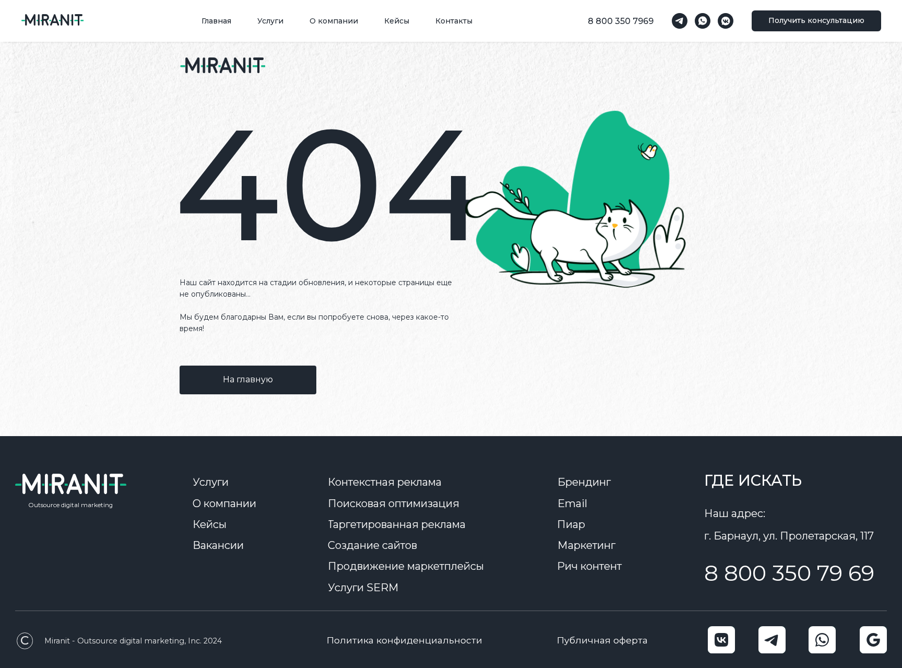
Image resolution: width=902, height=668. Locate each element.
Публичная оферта (602, 640)
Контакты (453, 21)
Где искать (753, 480)
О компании (334, 21)
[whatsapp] (702, 21)
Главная (216, 21)
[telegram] (679, 21)
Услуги (270, 21)
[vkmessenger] (725, 21)
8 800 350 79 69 (789, 573)
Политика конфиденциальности (404, 640)
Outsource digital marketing (71, 505)
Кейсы (396, 21)
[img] (222, 65)
